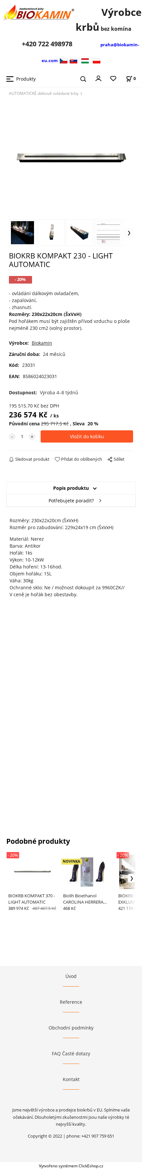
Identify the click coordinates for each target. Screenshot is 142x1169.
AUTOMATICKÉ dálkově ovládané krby (44, 93)
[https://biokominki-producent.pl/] (96, 60)
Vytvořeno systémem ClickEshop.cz (71, 1165)
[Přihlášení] (98, 78)
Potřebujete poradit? (71, 500)
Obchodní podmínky (71, 1028)
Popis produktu (71, 488)
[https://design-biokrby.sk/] (73, 60)
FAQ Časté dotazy (71, 1053)
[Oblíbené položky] (113, 79)
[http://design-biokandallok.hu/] (85, 60)
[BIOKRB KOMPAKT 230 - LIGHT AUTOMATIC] (71, 157)
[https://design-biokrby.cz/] (64, 60)
